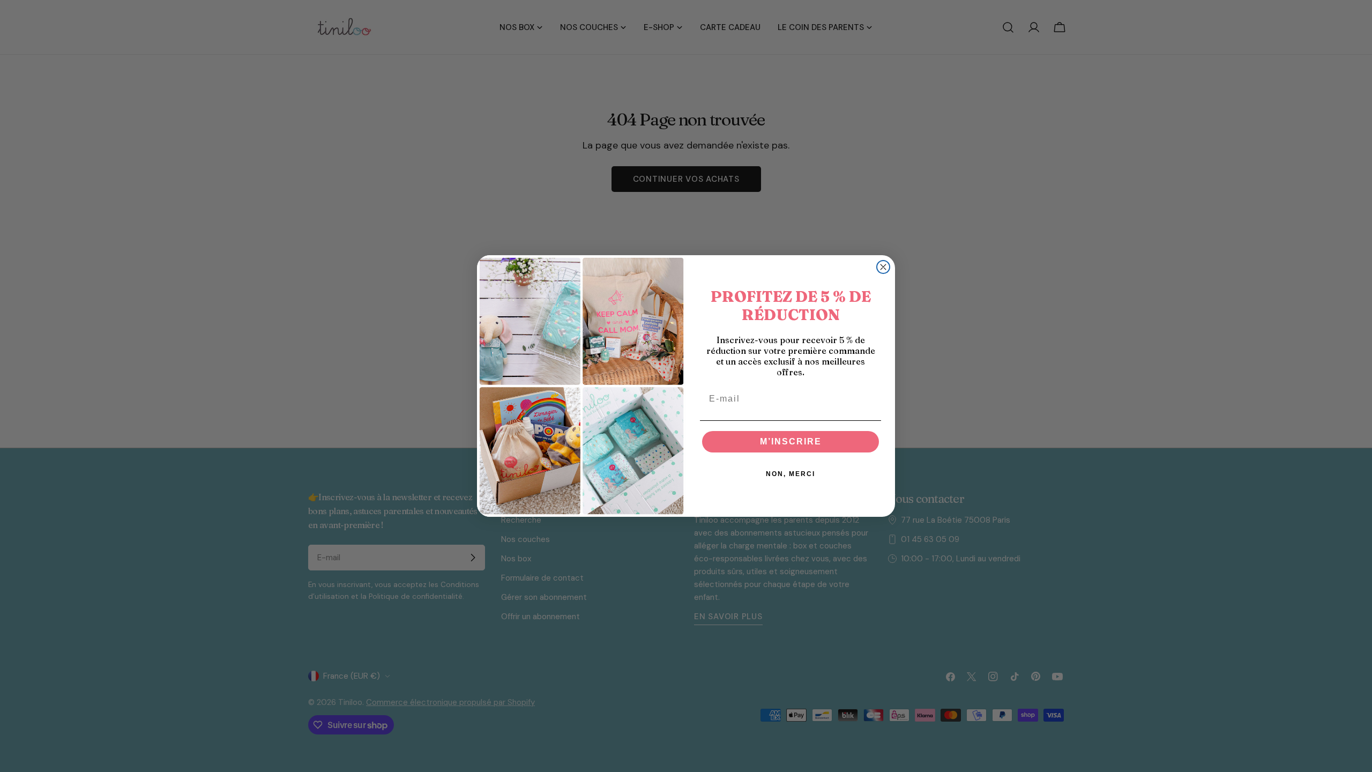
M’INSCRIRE (791, 441)
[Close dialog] (883, 267)
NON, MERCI (790, 474)
